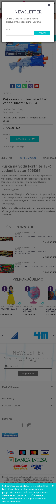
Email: (8, 29)
